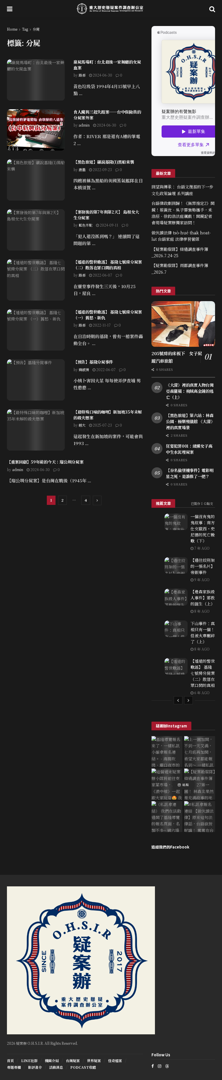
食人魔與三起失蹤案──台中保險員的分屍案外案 (107, 115)
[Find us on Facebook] (152, 1066)
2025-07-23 (102, 425)
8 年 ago (201, 611)
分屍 (36, 29)
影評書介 (35, 1067)
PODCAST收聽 (83, 1067)
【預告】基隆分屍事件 (93, 362)
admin (84, 125)
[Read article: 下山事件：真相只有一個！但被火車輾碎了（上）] (176, 628)
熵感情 (84, 369)
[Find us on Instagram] (159, 1066)
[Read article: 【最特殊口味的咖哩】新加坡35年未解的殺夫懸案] (36, 430)
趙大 (82, 425)
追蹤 (185, 784)
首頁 (10, 1060)
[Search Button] (212, 8)
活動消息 (56, 1067)
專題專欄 (14, 1067)
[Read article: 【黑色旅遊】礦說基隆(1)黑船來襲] (36, 180)
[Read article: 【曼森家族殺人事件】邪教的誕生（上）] (176, 597)
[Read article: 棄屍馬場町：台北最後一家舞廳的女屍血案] (36, 80)
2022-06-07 (102, 275)
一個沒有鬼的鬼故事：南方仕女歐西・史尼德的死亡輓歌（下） (202, 529)
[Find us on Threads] (167, 1066)
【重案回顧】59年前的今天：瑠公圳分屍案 (45, 462)
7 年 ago (201, 548)
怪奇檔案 (115, 1060)
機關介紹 (52, 1060)
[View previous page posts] (178, 700)
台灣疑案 (73, 1060)
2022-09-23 (102, 169)
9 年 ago (201, 579)
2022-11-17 (101, 325)
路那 (82, 75)
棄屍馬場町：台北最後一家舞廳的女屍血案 (107, 65)
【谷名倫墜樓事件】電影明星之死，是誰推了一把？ (190, 473)
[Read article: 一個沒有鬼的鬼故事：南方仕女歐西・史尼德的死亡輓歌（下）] (176, 522)
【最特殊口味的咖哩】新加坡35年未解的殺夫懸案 (107, 414)
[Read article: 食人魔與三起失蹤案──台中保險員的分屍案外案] (36, 130)
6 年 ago (201, 692)
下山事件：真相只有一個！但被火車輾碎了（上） (202, 632)
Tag (25, 29)
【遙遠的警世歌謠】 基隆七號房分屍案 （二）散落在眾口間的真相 (107, 265)
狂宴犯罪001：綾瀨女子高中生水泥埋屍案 (189, 449)
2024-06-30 (102, 75)
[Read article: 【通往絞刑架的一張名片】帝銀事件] (176, 565)
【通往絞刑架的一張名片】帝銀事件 (202, 566)
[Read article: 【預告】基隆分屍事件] (36, 380)
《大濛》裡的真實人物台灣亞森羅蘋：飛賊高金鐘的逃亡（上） (190, 391)
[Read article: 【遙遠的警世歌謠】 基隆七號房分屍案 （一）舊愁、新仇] (36, 330)
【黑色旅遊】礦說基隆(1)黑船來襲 (103, 162)
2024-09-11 (108, 225)
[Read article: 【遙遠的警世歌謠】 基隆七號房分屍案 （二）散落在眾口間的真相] (36, 280)
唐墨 (82, 169)
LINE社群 (29, 1060)
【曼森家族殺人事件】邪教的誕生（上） (202, 598)
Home (12, 29)
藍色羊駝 (85, 225)
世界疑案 (94, 1060)
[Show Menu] (9, 8)
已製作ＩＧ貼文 (202, 503)
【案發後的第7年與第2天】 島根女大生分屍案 (106, 215)
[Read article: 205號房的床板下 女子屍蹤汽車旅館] (183, 324)
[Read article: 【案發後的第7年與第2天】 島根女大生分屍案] (36, 230)
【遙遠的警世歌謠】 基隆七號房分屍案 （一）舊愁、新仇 (107, 315)
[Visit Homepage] (110, 8)
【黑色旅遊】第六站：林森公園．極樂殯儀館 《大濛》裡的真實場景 (190, 421)
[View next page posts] (188, 700)
